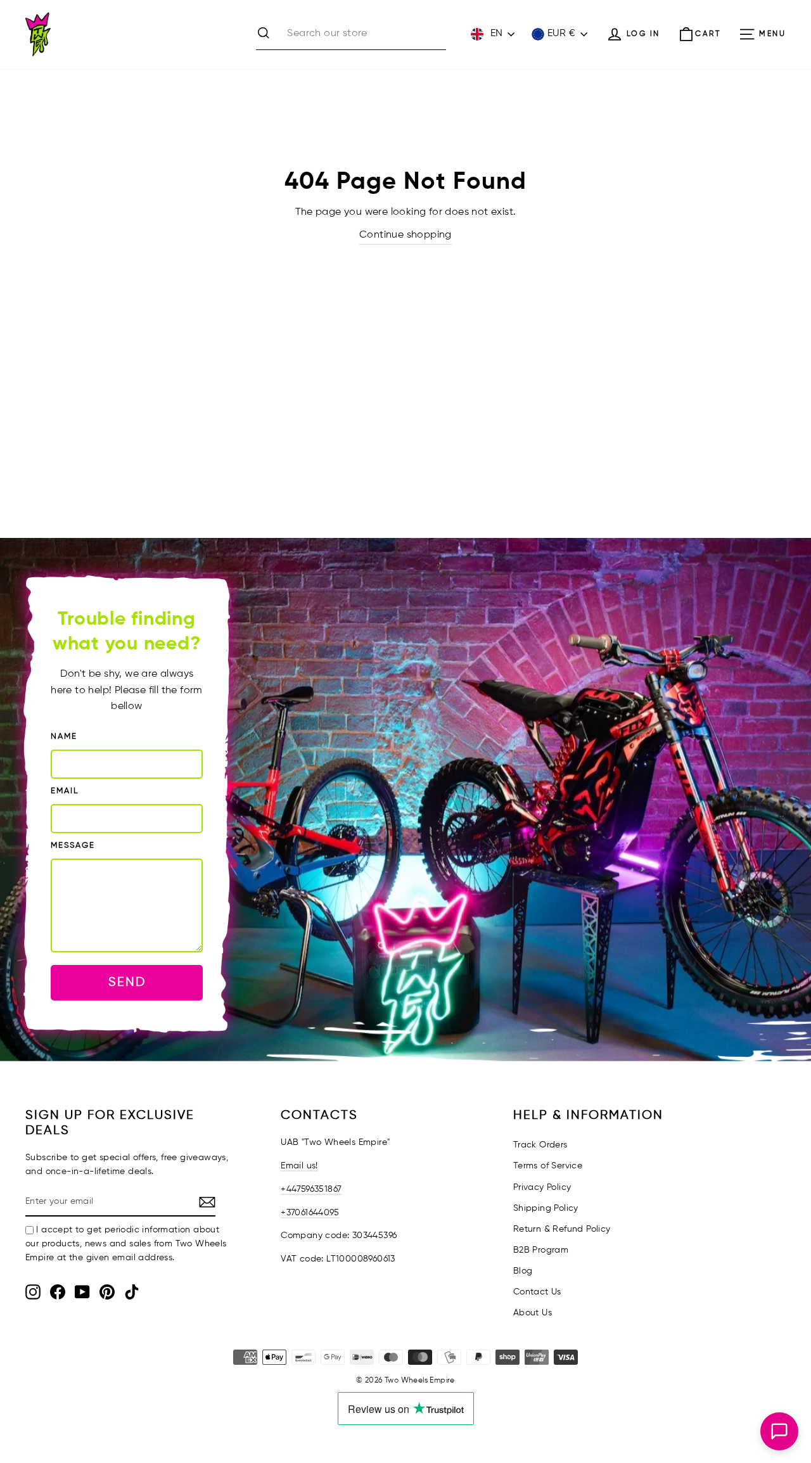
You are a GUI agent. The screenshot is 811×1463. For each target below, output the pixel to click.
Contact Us (537, 1291)
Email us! (299, 1165)
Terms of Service (547, 1165)
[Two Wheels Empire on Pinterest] (107, 1292)
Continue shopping (405, 235)
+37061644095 (310, 1212)
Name (64, 736)
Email (65, 791)
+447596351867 (311, 1189)
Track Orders (540, 1144)
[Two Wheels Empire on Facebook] (57, 1292)
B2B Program (540, 1250)
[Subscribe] (207, 1202)
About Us (532, 1312)
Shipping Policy (545, 1208)
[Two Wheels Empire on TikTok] (131, 1292)
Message (73, 845)
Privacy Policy (542, 1187)
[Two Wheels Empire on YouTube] (82, 1292)
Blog (523, 1271)
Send (127, 982)
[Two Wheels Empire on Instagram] (33, 1292)
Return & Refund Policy (562, 1229)
